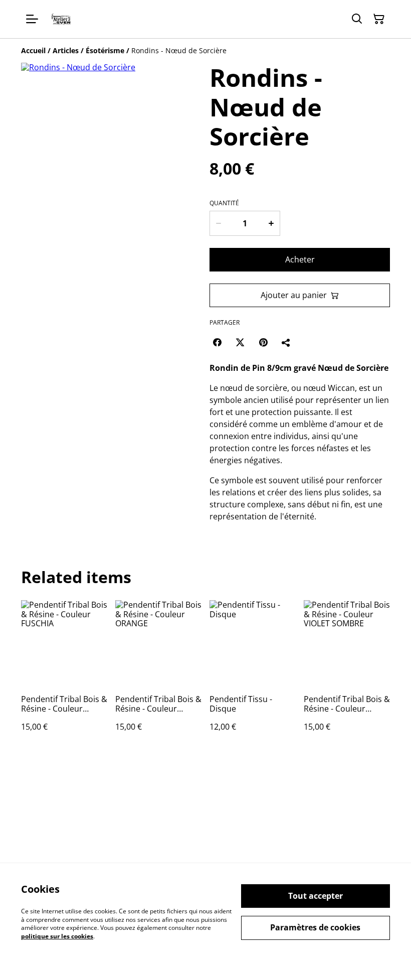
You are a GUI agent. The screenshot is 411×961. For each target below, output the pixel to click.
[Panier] (379, 19)
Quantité (224, 203)
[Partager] (286, 342)
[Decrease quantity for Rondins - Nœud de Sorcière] (218, 223)
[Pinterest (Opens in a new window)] (263, 342)
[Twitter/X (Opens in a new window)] (240, 342)
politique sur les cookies (57, 936)
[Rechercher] (357, 19)
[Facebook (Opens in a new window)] (217, 342)
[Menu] (32, 19)
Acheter (300, 259)
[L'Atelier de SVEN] (61, 19)
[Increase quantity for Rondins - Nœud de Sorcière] (271, 223)
